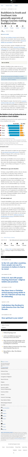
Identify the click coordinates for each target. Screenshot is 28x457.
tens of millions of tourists (11, 37)
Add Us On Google (9, 31)
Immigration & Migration (6, 376)
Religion (2, 382)
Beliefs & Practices (7, 237)
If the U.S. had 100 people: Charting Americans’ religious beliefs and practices (13, 280)
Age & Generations (5, 384)
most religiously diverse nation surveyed (10, 152)
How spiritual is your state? (12, 318)
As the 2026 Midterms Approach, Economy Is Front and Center (12, 336)
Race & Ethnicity (4, 379)
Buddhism (13, 237)
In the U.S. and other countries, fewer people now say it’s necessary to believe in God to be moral (14, 266)
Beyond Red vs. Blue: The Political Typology (12, 351)
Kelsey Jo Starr (5, 34)
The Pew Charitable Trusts (19, 438)
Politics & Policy (4, 371)
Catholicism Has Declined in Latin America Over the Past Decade (13, 307)
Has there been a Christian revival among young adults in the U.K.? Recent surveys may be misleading (13, 293)
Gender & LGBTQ (4, 387)
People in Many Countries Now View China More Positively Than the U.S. (15, 347)
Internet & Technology (6, 397)
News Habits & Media (5, 400)
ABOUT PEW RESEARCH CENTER (7, 432)
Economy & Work (4, 391)
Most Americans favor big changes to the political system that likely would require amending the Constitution (14, 342)
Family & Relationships (6, 389)
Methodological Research (6, 402)
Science (2, 394)
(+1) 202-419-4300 (4, 367)
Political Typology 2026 (10, 333)
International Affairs (5, 374)
